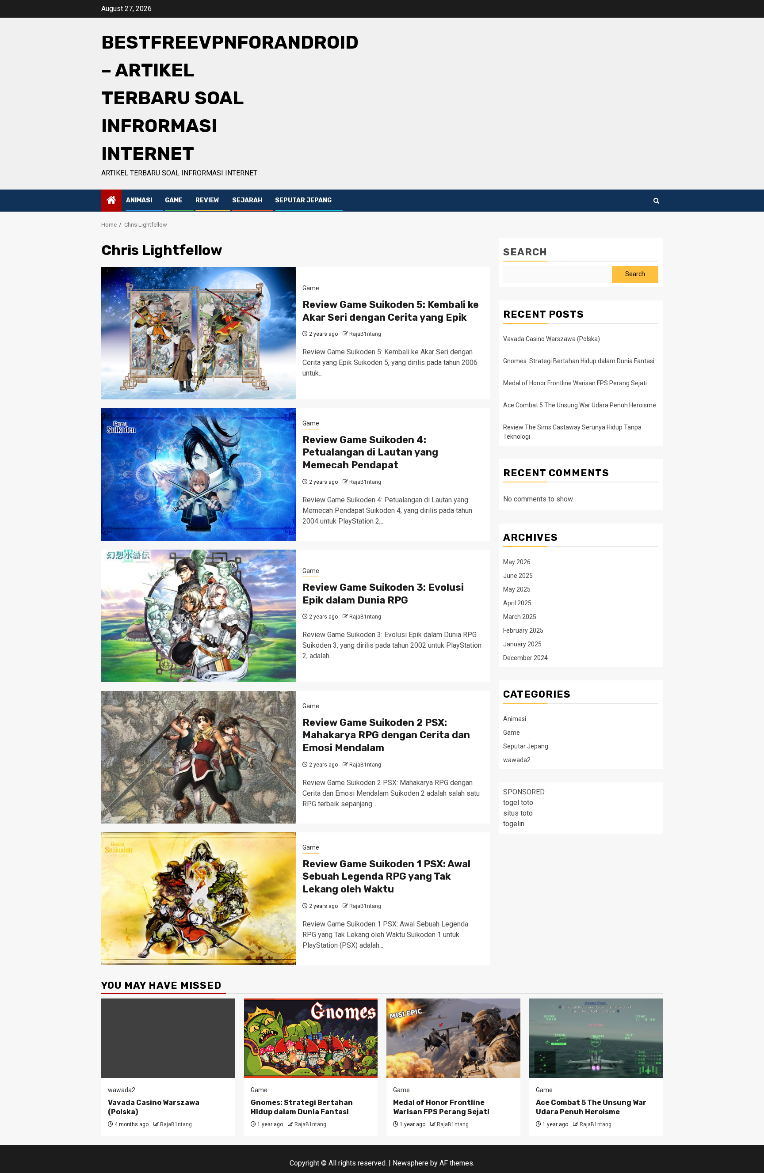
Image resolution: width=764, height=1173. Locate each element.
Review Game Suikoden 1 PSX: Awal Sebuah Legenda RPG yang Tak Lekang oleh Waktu (386, 876)
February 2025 (523, 630)
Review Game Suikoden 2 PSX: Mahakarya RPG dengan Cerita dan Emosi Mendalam (386, 735)
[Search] (656, 200)
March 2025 (519, 616)
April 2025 (517, 602)
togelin (513, 823)
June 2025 (518, 575)
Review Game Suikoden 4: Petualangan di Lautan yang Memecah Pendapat (370, 452)
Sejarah (247, 200)
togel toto (518, 802)
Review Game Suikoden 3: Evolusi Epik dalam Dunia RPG (383, 593)
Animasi (139, 200)
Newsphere (410, 1163)
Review (207, 200)
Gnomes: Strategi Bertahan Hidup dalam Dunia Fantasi (578, 360)
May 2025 (517, 588)
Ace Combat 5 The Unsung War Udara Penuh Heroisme (579, 405)
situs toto (518, 813)
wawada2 (517, 759)
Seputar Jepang (303, 200)
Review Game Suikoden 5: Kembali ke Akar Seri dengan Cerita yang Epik (390, 311)
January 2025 (522, 643)
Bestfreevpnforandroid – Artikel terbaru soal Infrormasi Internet (230, 98)
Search (525, 252)
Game (174, 200)
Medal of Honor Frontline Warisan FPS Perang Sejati (575, 383)
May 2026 (517, 561)
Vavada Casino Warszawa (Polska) (551, 338)
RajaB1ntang (365, 334)
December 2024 (525, 657)
